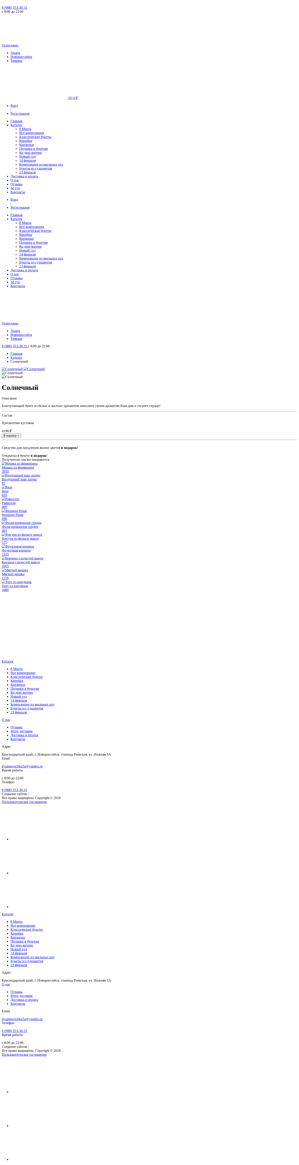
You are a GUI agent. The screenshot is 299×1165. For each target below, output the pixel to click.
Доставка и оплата (24, 176)
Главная (16, 121)
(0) (72, 98)
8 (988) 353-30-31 (14, 7)
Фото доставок (22, 731)
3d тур (15, 188)
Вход (14, 106)
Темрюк (16, 61)
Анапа (15, 53)
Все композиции (31, 133)
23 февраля (27, 172)
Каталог (17, 125)
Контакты (18, 192)
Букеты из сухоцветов (35, 168)
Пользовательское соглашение (24, 802)
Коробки (25, 141)
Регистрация (20, 113)
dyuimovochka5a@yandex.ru (22, 766)
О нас (15, 180)
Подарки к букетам (33, 149)
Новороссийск (21, 57)
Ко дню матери (30, 152)
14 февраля (27, 160)
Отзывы (17, 184)
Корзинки (26, 145)
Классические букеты (35, 137)
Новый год (27, 156)
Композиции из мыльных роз (41, 164)
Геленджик (10, 45)
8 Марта (25, 129)
